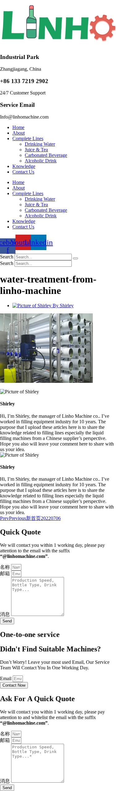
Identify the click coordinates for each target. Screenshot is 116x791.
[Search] (75, 258)
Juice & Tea (36, 149)
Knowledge (23, 166)
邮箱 (5, 573)
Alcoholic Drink (41, 160)
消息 (5, 614)
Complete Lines (27, 138)
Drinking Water (40, 144)
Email (6, 678)
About (18, 133)
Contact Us (23, 171)
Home (18, 127)
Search (6, 256)
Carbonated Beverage (46, 155)
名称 (5, 567)
